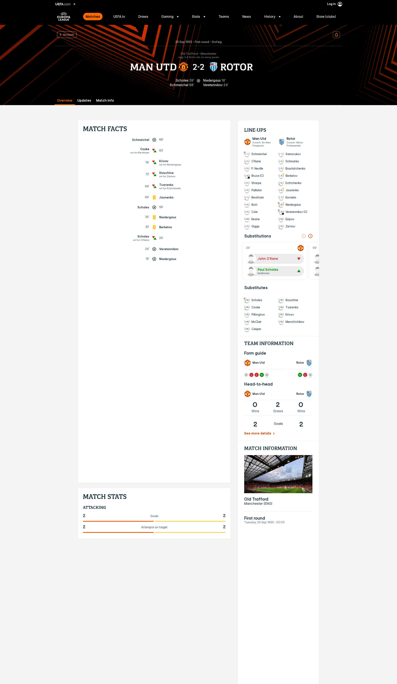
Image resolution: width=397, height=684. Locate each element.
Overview (64, 100)
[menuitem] (94, 16)
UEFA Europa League (64, 16)
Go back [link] (68, 34)
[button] (170, 16)
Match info (105, 100)
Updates (84, 100)
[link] (93, 16)
